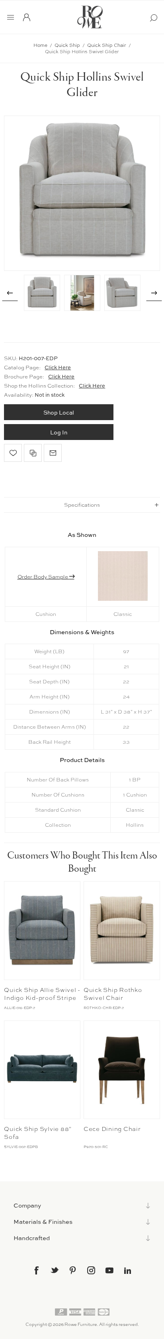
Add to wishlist (13, 453)
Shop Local (58, 412)
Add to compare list (33, 453)
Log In (58, 432)
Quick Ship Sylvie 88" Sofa (38, 1133)
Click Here (58, 367)
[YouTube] (109, 1270)
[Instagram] (91, 1270)
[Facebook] (36, 1270)
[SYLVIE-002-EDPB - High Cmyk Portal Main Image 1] (42, 1070)
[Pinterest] (73, 1270)
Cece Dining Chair (112, 1129)
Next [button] (154, 293)
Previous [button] (10, 293)
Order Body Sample (43, 576)
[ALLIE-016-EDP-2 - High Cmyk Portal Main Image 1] (42, 931)
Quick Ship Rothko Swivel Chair (113, 994)
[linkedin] (128, 1271)
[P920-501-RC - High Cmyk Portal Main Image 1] (122, 1070)
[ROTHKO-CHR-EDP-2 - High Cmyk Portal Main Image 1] (122, 931)
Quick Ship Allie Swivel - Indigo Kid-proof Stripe (42, 994)
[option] (42, 293)
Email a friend (53, 453)
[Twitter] (54, 1270)
